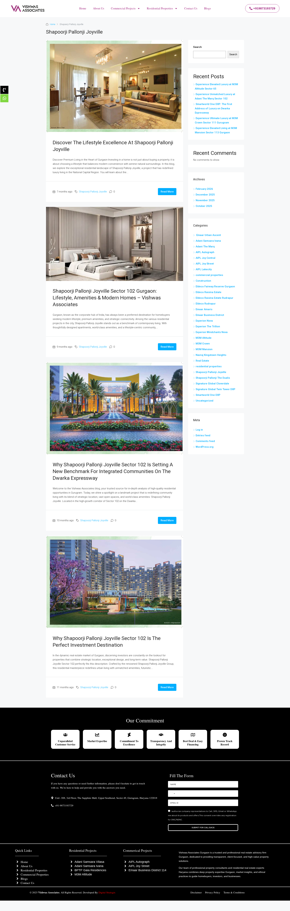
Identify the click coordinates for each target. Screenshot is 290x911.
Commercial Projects (123, 8)
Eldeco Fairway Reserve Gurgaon (215, 286)
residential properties (209, 366)
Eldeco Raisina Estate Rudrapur (214, 297)
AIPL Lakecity (204, 269)
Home (82, 8)
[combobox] (172, 793)
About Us (98, 8)
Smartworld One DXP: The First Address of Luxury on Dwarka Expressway (213, 108)
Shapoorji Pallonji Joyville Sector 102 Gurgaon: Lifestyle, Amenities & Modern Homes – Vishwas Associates (107, 297)
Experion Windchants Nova (212, 332)
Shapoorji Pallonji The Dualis (213, 377)
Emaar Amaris (204, 309)
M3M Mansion (204, 349)
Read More (167, 191)
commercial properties (209, 275)
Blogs (207, 8)
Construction (203, 280)
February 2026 (204, 188)
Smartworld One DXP (208, 394)
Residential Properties (160, 8)
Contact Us (190, 8)
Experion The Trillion (208, 326)
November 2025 (205, 200)
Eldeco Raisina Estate (208, 292)
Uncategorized (204, 400)
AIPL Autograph (205, 252)
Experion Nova (204, 320)
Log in (199, 429)
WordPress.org (204, 446)
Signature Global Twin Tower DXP (215, 389)
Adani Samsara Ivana (208, 240)
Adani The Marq (205, 246)
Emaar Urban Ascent (208, 235)
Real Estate (202, 360)
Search (197, 47)
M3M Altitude (203, 337)
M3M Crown (203, 343)
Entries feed (203, 435)
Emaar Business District (210, 315)
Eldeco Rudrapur (206, 303)
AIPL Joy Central (205, 257)
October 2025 (204, 206)
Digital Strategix (107, 892)
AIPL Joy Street (205, 263)
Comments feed (205, 441)
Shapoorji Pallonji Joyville (93, 191)
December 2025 (205, 194)
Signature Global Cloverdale (212, 383)
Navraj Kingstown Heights (211, 355)
